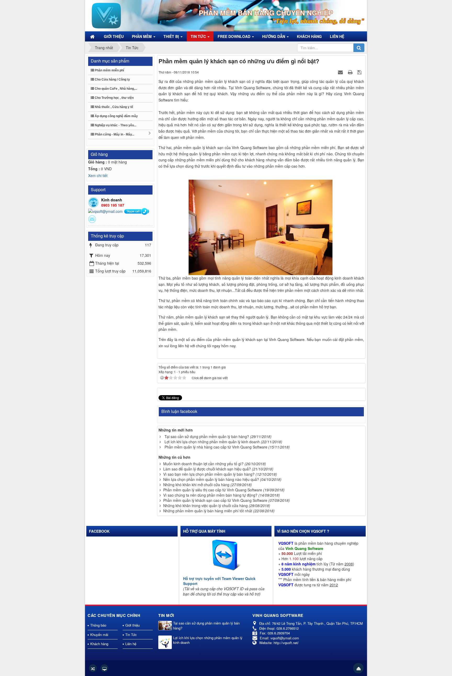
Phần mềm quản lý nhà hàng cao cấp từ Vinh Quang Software (216, 447)
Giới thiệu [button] (114, 36)
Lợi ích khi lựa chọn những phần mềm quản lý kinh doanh (212, 441)
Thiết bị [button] (171, 36)
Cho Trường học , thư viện (114, 98)
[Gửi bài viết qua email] (341, 72)
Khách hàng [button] (309, 36)
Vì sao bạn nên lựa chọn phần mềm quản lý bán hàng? (209, 474)
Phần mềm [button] (142, 36)
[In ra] (351, 72)
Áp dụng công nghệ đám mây (116, 116)
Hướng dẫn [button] (274, 36)
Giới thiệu (132, 625)
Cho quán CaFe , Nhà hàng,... (115, 88)
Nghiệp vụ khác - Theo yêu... (115, 125)
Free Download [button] (234, 36)
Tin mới (166, 615)
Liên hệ (130, 643)
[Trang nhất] (93, 36)
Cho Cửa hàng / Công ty (112, 79)
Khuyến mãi (99, 634)
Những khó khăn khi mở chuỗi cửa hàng (196, 484)
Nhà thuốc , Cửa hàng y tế (113, 107)
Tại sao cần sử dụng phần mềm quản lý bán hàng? (207, 436)
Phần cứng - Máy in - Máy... (114, 134)
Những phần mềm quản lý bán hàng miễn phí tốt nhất (207, 510)
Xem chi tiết (98, 175)
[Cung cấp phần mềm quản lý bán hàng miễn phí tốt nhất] (106, 15)
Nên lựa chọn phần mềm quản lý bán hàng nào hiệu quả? (211, 479)
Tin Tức (131, 634)
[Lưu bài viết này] (360, 72)
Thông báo (98, 625)
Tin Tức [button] (199, 36)
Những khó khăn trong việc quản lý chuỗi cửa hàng (205, 505)
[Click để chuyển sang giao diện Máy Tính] (104, 668)
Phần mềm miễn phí (109, 70)
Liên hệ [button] (337, 36)
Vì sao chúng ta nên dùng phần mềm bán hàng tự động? (210, 495)
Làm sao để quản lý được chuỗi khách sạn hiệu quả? (207, 469)
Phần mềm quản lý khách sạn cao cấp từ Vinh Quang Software (215, 500)
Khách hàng (99, 643)
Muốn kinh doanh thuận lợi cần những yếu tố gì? (203, 463)
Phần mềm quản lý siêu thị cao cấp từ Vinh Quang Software (212, 489)
